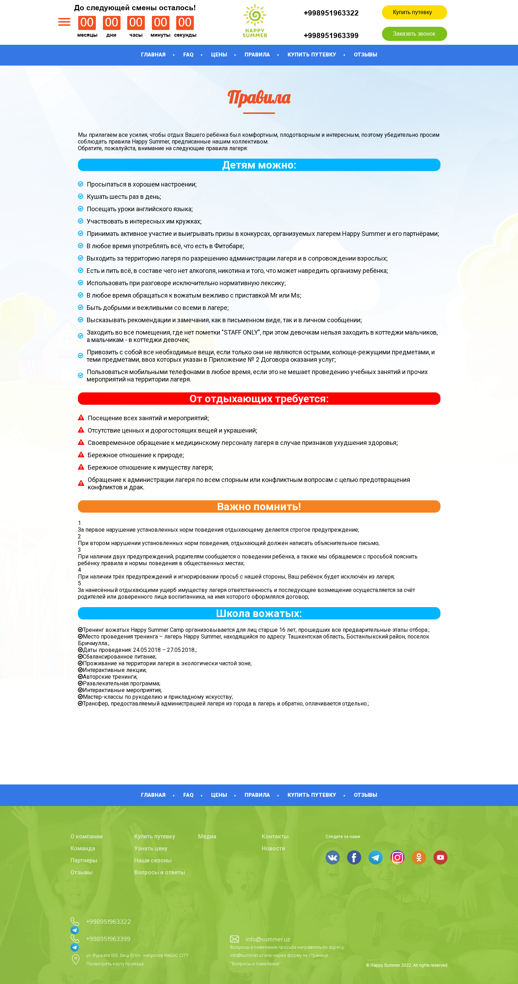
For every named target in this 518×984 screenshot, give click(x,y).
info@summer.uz (268, 939)
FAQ (188, 54)
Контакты (275, 836)
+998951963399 (331, 35)
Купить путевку (412, 12)
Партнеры (83, 860)
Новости (273, 848)
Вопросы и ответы (159, 872)
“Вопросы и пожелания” (255, 964)
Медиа (207, 836)
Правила (257, 54)
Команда (82, 848)
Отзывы (365, 54)
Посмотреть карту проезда (115, 964)
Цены (219, 54)
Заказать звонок (414, 34)
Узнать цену (150, 848)
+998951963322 (331, 13)
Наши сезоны (153, 860)
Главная (153, 54)
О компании (86, 836)
